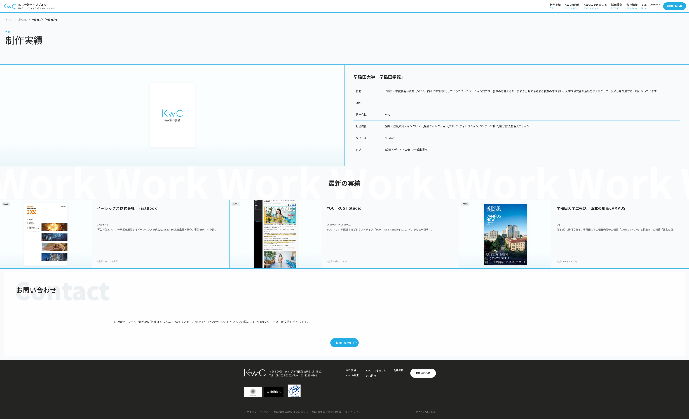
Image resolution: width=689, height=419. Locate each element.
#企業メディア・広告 (397, 149)
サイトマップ (353, 411)
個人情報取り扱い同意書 (326, 411)
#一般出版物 (419, 149)
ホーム (8, 19)
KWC (387, 114)
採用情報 (371, 375)
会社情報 (398, 370)
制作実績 (22, 19)
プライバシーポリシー (257, 411)
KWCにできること (376, 370)
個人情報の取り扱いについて (291, 411)
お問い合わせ (423, 373)
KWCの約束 (352, 375)
